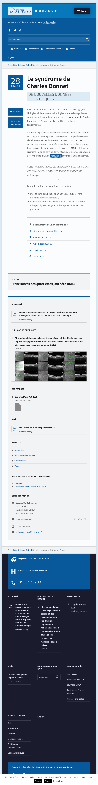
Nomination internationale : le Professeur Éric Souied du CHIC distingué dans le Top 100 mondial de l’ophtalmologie (49, 314)
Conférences (33, 48)
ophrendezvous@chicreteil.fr (29, 532)
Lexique (18, 483)
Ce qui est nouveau (42, 244)
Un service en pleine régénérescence (37, 427)
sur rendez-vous (39, 570)
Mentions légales (16, 738)
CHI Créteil (72, 674)
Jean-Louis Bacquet (15, 122)
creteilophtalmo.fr (46, 767)
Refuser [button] (47, 781)
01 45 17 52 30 (49, 11)
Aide (10, 723)
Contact (11, 733)
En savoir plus (58, 781)
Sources (37, 256)
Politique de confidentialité (14, 745)
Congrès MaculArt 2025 (26, 396)
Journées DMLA (74, 684)
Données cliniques (16, 752)
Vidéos (72, 48)
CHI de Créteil (50, 21)
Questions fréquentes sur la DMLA (30, 486)
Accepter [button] (38, 781)
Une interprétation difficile (46, 231)
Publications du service (54, 48)
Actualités (19, 48)
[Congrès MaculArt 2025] (18, 407)
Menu (84, 11)
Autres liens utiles (75, 698)
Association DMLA (75, 679)
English (11, 57)
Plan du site (13, 728)
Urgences (22, 558)
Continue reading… (26, 319)
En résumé (38, 250)
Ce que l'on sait (40, 237)
